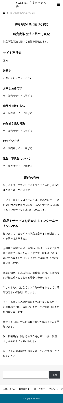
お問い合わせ (9, 389)
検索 (54, 374)
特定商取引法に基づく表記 (32, 389)
